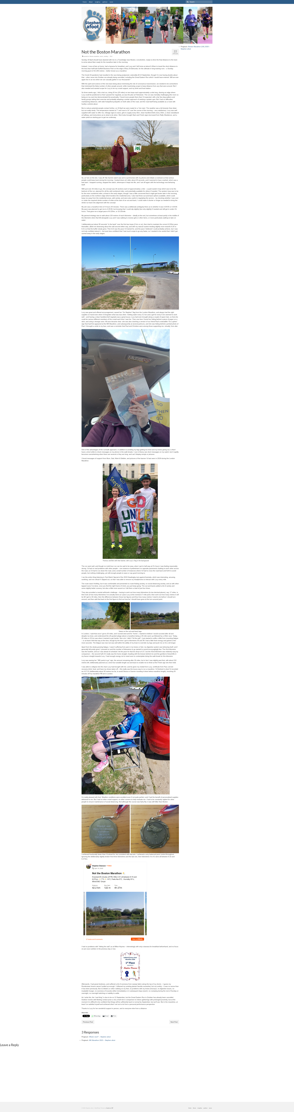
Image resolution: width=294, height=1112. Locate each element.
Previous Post (88, 1022)
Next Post (174, 1022)
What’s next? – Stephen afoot (100, 1037)
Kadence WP (109, 1108)
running (106, 56)
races (101, 56)
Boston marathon (94, 56)
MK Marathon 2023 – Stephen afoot (102, 1040)
